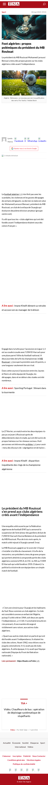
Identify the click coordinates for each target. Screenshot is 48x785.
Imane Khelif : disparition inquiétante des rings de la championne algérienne (21, 464)
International (20, 747)
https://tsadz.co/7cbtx (26, 661)
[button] (44, 4)
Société (25, 743)
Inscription (17, 756)
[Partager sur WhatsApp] (32, 140)
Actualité (7, 743)
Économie (16, 743)
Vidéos (12, 730)
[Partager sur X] (25, 140)
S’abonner (6, 756)
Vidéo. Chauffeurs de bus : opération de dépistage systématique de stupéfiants (24, 713)
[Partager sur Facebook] (19, 140)
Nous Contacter (39, 756)
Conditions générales (16, 760)
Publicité (27, 756)
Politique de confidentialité (24, 764)
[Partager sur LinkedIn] (42, 140)
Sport (4, 12)
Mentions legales (34, 760)
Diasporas (34, 743)
